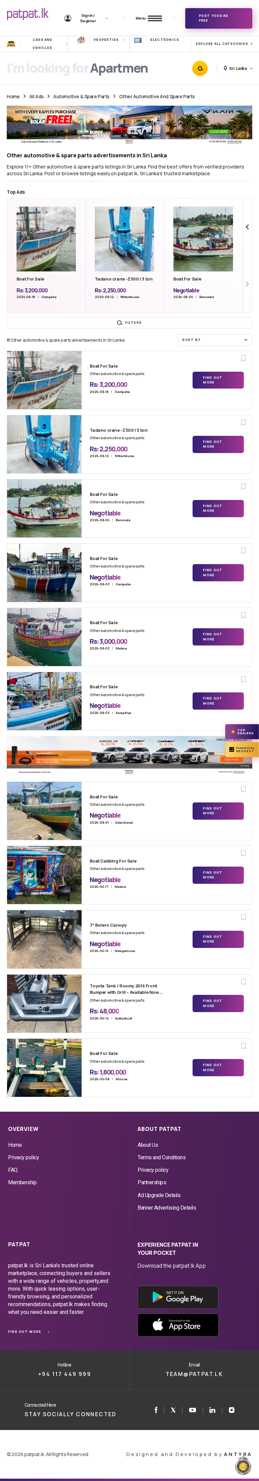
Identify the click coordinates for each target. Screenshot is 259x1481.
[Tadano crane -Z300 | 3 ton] (44, 444)
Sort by (191, 340)
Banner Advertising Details (167, 1208)
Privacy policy (23, 1157)
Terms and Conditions (161, 1157)
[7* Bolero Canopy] (44, 939)
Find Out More (212, 380)
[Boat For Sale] (44, 380)
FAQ (13, 1170)
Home (13, 96)
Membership (22, 1182)
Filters (133, 322)
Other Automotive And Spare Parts (157, 96)
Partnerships (152, 1182)
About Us (148, 1145)
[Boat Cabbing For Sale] (44, 875)
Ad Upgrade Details (159, 1195)
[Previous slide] (247, 227)
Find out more (24, 1331)
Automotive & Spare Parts (81, 96)
